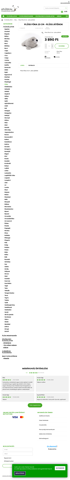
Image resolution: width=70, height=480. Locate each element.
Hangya (7, 111)
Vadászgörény (10, 305)
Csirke (7, 60)
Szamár (7, 278)
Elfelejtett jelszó (8, 461)
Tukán (7, 300)
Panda (7, 226)
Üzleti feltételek (43, 420)
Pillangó (7, 238)
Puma (6, 250)
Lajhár (7, 168)
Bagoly (7, 34)
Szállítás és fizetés (44, 416)
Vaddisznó (8, 307)
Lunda (7, 187)
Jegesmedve (9, 132)
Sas (6, 264)
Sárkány (7, 262)
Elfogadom (60, 468)
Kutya (7, 166)
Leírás (22, 65)
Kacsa (7, 134)
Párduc (7, 230)
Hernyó (7, 118)
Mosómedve (9, 209)
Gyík (6, 101)
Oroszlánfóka (9, 218)
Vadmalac (8, 310)
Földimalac (8, 87)
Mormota (8, 206)
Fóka (6, 84)
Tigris (7, 298)
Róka (6, 254)
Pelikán (7, 235)
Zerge (7, 329)
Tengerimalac (9, 293)
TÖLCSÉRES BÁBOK (10, 345)
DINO (6, 70)
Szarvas (7, 281)
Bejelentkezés (65, 3)
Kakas (7, 139)
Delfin (7, 65)
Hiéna (7, 120)
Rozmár (7, 259)
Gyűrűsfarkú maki (9, 104)
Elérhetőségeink (43, 438)
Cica (6, 55)
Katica (7, 144)
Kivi (6, 156)
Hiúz (6, 122)
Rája (6, 252)
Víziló (6, 322)
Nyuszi (7, 214)
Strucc (7, 274)
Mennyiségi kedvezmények (47, 429)
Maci (6, 190)
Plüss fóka (59, 51)
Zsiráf (7, 331)
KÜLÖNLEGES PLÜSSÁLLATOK (45, 16)
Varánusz (8, 317)
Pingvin (7, 240)
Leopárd (7, 180)
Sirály (7, 269)
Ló (5, 185)
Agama (7, 29)
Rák (6, 257)
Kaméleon (8, 142)
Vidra (6, 319)
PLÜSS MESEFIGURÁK (26, 16)
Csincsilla (8, 63)
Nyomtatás (47, 58)
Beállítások (20, 473)
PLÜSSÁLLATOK (12, 16)
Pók (6, 242)
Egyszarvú (8, 75)
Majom (7, 192)
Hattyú (7, 115)
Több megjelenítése (35, 405)
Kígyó (7, 154)
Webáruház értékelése (35, 368)
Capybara (8, 53)
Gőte (6, 99)
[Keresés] (66, 8)
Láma (6, 170)
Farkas (7, 79)
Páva (6, 233)
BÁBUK (59, 16)
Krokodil (8, 163)
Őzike (7, 223)
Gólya (7, 96)
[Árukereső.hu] (52, 447)
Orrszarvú (8, 221)
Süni (6, 276)
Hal (6, 108)
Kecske (7, 146)
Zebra (7, 326)
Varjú (6, 312)
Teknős (7, 290)
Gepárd (7, 94)
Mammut (8, 197)
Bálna (6, 36)
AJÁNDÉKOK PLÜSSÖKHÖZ (7, 352)
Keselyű (7, 151)
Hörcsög (7, 130)
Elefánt (7, 77)
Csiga (6, 58)
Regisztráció (7, 458)
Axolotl (7, 31)
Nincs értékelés (47, 28)
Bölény (7, 46)
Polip (6, 245)
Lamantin (8, 173)
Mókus (7, 204)
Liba (6, 182)
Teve (6, 295)
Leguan (7, 178)
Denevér (8, 67)
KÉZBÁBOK (7, 343)
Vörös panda (9, 314)
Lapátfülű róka (10, 175)
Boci (6, 43)
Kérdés (58, 57)
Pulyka (7, 247)
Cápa (6, 51)
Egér (6, 72)
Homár (7, 127)
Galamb (7, 89)
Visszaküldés (43, 425)
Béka (6, 41)
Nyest (7, 211)
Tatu (6, 288)
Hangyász (8, 113)
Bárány (7, 39)
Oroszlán (8, 216)
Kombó (7, 161)
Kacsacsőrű (8, 137)
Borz (6, 48)
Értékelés (32, 65)
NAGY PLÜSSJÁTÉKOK (9, 356)
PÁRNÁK (6, 358)
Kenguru (8, 149)
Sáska (7, 266)
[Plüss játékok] (2, 20)
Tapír (6, 286)
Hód (6, 125)
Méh (6, 199)
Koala (7, 158)
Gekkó (7, 91)
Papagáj (7, 228)
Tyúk (6, 302)
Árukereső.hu (52, 449)
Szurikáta (8, 283)
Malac (7, 194)
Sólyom (7, 271)
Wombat (7, 324)
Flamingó (8, 82)
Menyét (7, 202)
